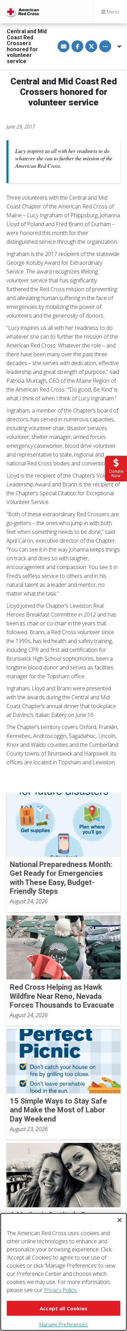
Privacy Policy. (60, 1290)
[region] (63, 1272)
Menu (112, 11)
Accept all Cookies (63, 1308)
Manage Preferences (63, 1324)
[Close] (119, 1220)
